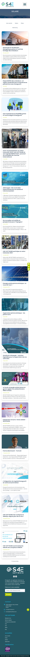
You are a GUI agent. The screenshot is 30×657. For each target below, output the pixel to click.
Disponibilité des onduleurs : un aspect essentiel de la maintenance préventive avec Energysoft (15, 82)
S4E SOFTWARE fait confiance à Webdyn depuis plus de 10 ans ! (13, 515)
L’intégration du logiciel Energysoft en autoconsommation (14, 482)
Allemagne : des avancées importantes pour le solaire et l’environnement (13, 189)
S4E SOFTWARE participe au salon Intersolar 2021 (14, 252)
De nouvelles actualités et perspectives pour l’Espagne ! (13, 221)
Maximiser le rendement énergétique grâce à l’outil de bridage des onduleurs (13, 49)
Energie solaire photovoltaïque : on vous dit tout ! (14, 284)
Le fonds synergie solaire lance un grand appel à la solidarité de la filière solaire (14, 388)
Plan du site (3, 655)
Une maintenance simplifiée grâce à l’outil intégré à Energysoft (14, 114)
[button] (25, 4)
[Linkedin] (14, 576)
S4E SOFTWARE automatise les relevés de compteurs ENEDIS (13, 546)
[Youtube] (16, 576)
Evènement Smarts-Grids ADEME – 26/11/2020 (14, 420)
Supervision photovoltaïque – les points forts (14, 313)
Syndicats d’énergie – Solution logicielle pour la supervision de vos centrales (15, 357)
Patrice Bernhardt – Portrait (12, 451)
